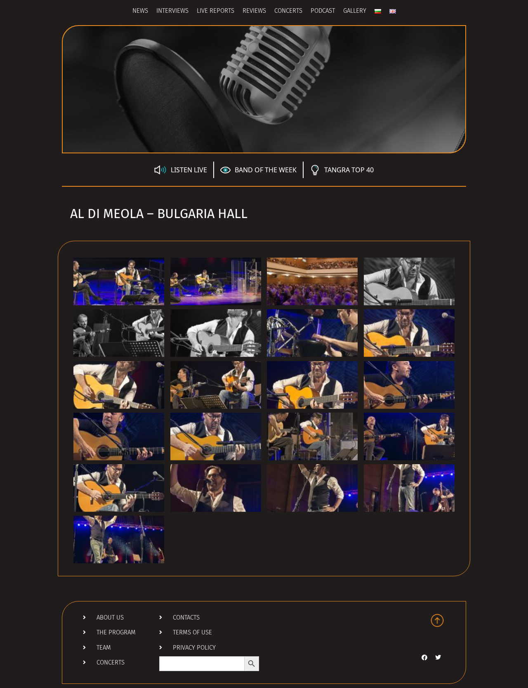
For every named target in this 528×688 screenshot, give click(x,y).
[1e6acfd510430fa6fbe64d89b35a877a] (215, 333)
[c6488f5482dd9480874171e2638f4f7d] (215, 436)
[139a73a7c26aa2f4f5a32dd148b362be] (118, 385)
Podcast (323, 11)
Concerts (288, 11)
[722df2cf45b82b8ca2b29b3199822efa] (409, 385)
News (140, 11)
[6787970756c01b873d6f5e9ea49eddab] (215, 281)
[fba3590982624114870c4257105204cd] (118, 333)
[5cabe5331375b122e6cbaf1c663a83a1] (409, 436)
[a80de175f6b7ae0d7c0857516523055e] (409, 281)
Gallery (354, 11)
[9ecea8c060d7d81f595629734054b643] (215, 488)
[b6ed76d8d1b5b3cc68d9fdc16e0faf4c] (118, 281)
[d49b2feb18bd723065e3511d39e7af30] (312, 281)
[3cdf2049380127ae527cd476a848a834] (409, 488)
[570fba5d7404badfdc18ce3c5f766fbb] (409, 333)
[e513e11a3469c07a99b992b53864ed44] (215, 385)
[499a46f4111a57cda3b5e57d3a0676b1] (312, 436)
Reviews (254, 11)
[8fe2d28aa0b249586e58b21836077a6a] (312, 385)
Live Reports (215, 11)
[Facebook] (424, 657)
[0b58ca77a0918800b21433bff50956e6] (118, 540)
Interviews (172, 11)
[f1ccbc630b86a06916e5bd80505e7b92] (118, 436)
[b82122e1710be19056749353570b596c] (312, 333)
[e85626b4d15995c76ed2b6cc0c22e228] (118, 488)
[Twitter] (438, 657)
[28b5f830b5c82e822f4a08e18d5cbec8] (312, 488)
